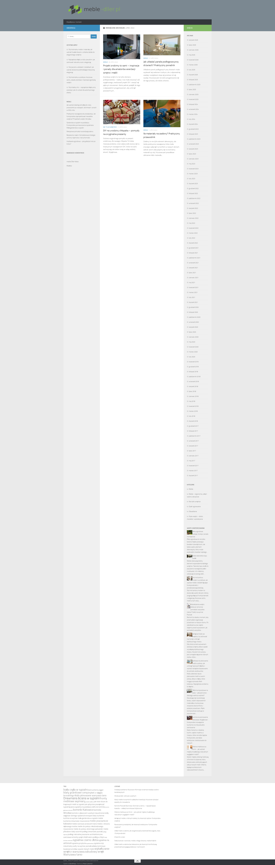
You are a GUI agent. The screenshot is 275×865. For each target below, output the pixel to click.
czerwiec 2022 (193, 218)
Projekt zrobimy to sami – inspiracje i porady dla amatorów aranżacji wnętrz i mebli (121, 69)
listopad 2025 (193, 80)
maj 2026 (192, 55)
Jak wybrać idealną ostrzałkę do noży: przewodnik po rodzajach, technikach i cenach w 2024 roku (81, 107)
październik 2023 (194, 139)
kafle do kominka (98, 807)
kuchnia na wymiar (70, 818)
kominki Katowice (83, 809)
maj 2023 (192, 164)
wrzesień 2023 (194, 144)
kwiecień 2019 (193, 362)
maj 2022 (192, 223)
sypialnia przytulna (79, 843)
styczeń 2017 (193, 476)
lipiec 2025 (192, 89)
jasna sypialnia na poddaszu (81, 807)
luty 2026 (192, 70)
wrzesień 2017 (194, 441)
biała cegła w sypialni (75, 789)
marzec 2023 (193, 174)
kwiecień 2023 (193, 169)
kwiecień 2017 (193, 466)
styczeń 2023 (193, 184)
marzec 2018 (193, 411)
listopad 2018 (193, 372)
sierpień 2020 (193, 327)
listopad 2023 (193, 134)
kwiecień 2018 (193, 406)
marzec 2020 (193, 352)
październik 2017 (194, 436)
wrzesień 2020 (194, 322)
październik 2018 (194, 377)
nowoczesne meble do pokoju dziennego (79, 829)
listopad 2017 (193, 431)
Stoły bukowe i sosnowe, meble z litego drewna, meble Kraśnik (135, 841)
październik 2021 (194, 258)
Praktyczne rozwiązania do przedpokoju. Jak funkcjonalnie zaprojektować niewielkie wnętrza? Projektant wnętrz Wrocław (81, 116)
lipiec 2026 (192, 45)
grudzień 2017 (194, 426)
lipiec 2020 (192, 332)
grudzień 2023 (194, 129)
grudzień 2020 (194, 307)
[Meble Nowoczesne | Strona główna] (94, 9)
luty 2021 (192, 297)
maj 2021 (192, 282)
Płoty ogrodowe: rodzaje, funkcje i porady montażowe (197, 534)
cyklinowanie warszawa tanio (92, 795)
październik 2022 (194, 198)
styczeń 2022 (193, 243)
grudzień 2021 (194, 248)
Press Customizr (87, 863)
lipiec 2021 (192, 273)
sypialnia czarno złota (85, 840)
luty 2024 (192, 119)
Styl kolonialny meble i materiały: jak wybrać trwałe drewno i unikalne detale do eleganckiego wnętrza (81, 52)
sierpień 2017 (193, 446)
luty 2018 (192, 416)
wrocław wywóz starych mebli (82, 849)
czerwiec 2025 (193, 94)
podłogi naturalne (74, 834)
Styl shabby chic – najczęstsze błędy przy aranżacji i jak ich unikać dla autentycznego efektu (81, 90)
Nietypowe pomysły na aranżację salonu (80, 131)
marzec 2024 (193, 114)
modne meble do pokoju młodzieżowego (87, 826)
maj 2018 (192, 401)
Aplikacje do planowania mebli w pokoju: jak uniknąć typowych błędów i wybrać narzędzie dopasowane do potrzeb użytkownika (197, 666)
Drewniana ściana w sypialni (81, 798)
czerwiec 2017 (193, 456)
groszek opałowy (89, 801)
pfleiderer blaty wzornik (72, 832)
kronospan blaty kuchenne (94, 816)
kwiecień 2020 (193, 347)
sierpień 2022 (193, 208)
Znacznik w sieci (119, 837)
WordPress (73, 863)
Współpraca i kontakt (74, 22)
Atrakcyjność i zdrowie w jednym (125, 796)
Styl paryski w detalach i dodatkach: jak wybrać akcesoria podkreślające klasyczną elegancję (81, 69)
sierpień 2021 (193, 268)
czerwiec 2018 (193, 396)
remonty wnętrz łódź (79, 837)
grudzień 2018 (194, 367)
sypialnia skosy (90, 843)
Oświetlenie (193, 511)
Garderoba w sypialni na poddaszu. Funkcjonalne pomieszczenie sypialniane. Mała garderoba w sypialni (80, 125)
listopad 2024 (193, 104)
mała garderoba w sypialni (88, 818)
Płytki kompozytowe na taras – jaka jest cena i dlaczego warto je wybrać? (197, 692)
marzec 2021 (193, 292)
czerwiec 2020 (193, 337)
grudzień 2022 (194, 188)
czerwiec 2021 (193, 278)
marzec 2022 (193, 233)
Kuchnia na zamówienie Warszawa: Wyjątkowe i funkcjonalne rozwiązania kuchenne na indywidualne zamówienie (197, 722)
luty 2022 (192, 238)
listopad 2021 (193, 253)
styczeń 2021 (193, 302)
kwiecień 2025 (193, 99)
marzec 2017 (193, 471)
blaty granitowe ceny (75, 792)
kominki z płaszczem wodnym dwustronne (88, 813)
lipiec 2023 (192, 154)
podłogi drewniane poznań (92, 832)
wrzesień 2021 (194, 263)
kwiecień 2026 (193, 60)
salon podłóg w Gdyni (96, 837)
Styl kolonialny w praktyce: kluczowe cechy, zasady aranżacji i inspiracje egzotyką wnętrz (81, 79)
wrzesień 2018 (194, 381)
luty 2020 (192, 357)
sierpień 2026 (193, 40)
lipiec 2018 (192, 391)
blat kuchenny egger (96, 790)
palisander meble (101, 829)
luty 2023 (192, 179)
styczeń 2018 (193, 421)
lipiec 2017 (192, 451)
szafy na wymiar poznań (82, 846)
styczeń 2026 (193, 75)
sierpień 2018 (193, 386)
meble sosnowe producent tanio (84, 824)
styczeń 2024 (193, 124)
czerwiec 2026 (193, 50)
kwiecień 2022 (193, 228)
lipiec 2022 (192, 213)
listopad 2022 (193, 193)
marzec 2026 (193, 65)
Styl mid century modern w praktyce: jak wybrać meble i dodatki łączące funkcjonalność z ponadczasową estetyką (197, 583)
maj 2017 (192, 461)
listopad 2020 (193, 312)
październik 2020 (194, 317)
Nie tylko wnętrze (110, 127)
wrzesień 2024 (194, 109)
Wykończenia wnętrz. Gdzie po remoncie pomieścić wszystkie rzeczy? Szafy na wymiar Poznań (196, 609)
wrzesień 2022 (194, 203)
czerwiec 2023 (193, 159)
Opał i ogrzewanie (195, 506)
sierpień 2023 (193, 149)
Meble (105, 62)
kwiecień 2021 (193, 287)
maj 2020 (192, 342)
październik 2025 (194, 85)
